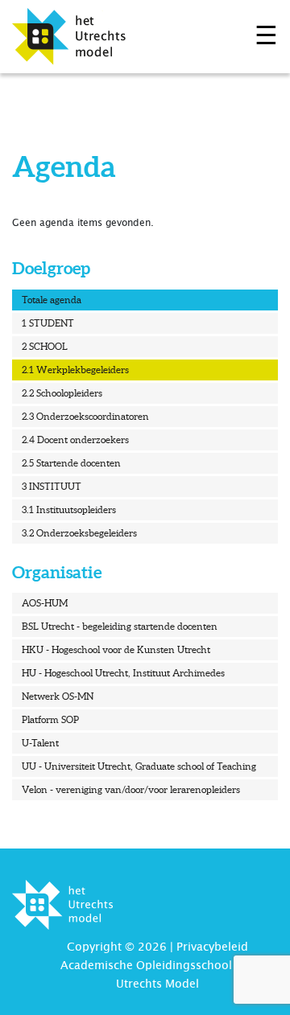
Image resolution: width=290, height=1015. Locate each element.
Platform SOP (50, 719)
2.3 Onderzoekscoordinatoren (85, 416)
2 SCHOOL (45, 346)
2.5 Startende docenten (71, 463)
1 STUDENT (48, 323)
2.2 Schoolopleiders (62, 393)
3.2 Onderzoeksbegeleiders (79, 533)
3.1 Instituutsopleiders (69, 509)
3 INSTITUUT (51, 486)
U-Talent (40, 743)
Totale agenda (51, 299)
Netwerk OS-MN (57, 696)
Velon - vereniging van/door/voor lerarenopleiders (131, 789)
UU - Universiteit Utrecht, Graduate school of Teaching (139, 766)
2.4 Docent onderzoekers (75, 439)
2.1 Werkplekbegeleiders (75, 369)
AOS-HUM (45, 603)
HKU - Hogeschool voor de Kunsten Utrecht (116, 649)
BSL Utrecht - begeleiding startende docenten (120, 626)
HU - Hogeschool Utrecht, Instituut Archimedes (123, 673)
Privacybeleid (212, 946)
